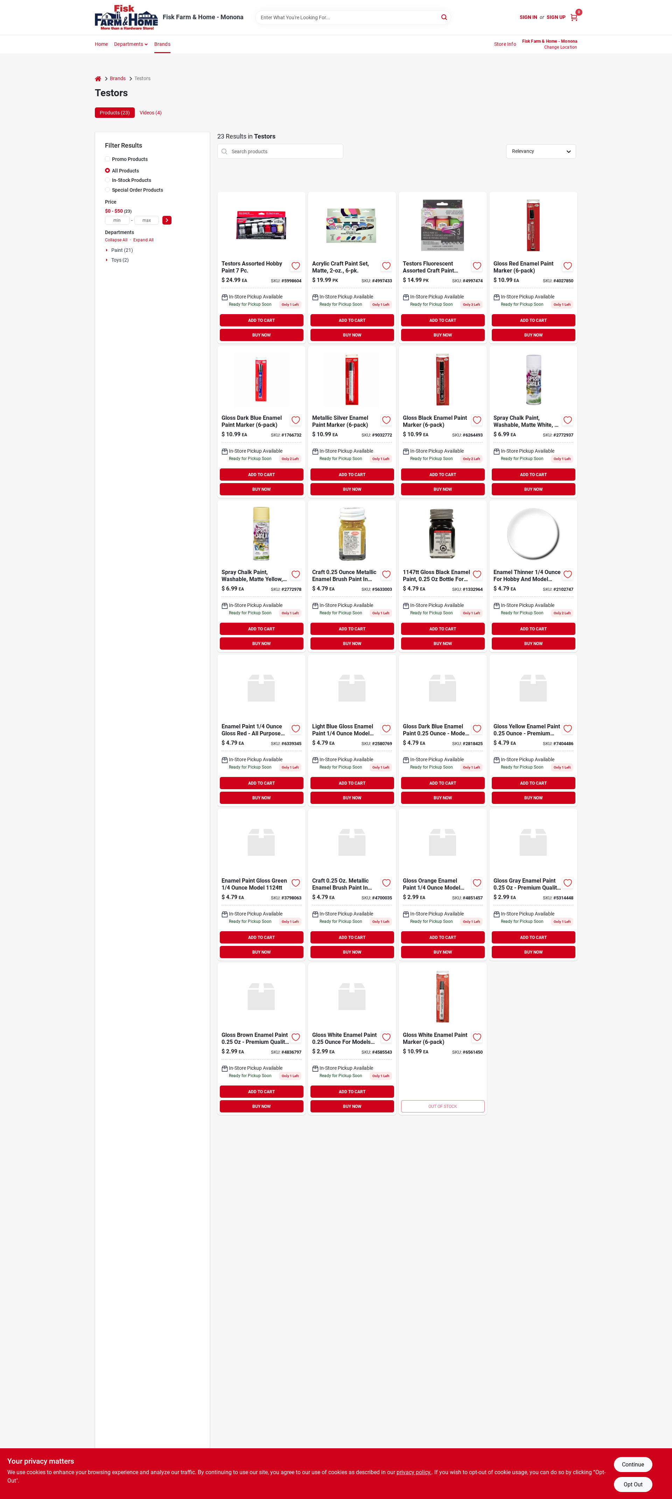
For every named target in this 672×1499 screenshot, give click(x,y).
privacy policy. (414, 1472)
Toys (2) (120, 260)
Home (101, 44)
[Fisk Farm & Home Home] (126, 17)
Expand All (143, 240)
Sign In (528, 17)
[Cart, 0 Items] (574, 17)
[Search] (445, 17)
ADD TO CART (261, 320)
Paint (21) (122, 250)
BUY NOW (261, 335)
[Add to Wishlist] (295, 265)
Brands (162, 44)
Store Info (505, 44)
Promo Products (130, 159)
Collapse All (116, 240)
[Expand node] (107, 250)
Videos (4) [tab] (151, 112)
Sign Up (556, 17)
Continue (633, 1464)
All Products (125, 170)
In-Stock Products (131, 180)
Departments (128, 44)
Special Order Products (137, 190)
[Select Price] (167, 220)
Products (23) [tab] (115, 112)
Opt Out (633, 1484)
